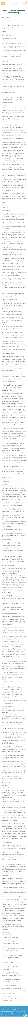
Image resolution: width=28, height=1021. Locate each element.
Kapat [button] (2, 1014)
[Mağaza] (3, 1018)
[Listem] (24, 1018)
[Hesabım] (10, 1018)
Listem (24, 1019)
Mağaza (3, 1019)
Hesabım (10, 1019)
